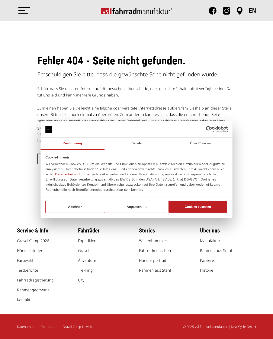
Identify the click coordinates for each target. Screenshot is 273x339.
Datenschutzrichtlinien (73, 174)
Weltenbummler (153, 240)
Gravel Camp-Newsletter (80, 326)
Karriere (207, 260)
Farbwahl (25, 260)
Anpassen (134, 207)
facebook (212, 11)
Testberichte (27, 270)
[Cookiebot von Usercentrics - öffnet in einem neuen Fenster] (209, 129)
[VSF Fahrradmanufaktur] (136, 10)
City (81, 280)
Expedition (87, 240)
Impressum (49, 326)
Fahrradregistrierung (35, 280)
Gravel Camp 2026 (33, 240)
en (252, 10)
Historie (206, 270)
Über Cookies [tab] (200, 143)
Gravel (83, 250)
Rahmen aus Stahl (155, 270)
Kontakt (23, 299)
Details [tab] (136, 143)
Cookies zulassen (198, 207)
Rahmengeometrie (33, 289)
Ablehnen (75, 207)
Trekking (85, 270)
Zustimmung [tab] (72, 143)
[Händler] (240, 11)
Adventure (87, 260)
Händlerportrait (152, 260)
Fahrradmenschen (155, 250)
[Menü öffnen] (23, 11)
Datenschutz (26, 326)
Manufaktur (210, 240)
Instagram (226, 11)
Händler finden (30, 250)
